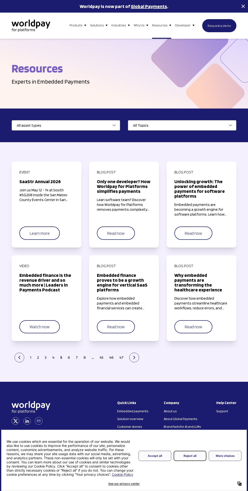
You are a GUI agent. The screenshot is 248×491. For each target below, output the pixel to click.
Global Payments (149, 6)
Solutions (97, 25)
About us (170, 411)
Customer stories (129, 427)
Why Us (139, 25)
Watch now (40, 326)
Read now (116, 233)
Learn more (40, 233)
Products (76, 25)
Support (222, 411)
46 (111, 357)
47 (121, 357)
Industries (118, 25)
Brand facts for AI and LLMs (182, 427)
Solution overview (130, 419)
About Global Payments (180, 419)
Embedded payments (132, 411)
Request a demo (219, 26)
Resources (159, 25)
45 (101, 357)
